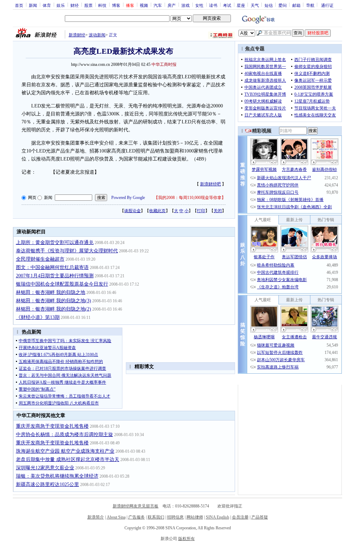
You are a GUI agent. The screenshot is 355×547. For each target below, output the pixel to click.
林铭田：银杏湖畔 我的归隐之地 (50, 292)
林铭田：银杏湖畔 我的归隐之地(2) (53, 309)
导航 (310, 5)
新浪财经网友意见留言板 (135, 506)
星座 (241, 5)
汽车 (158, 5)
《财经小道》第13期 (38, 317)
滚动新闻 (97, 35)
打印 (201, 210)
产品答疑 (259, 517)
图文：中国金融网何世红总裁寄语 (52, 267)
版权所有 (186, 538)
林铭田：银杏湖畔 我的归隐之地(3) (53, 300)
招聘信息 (175, 517)
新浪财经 (77, 35)
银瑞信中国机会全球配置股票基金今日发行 (62, 284)
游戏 (185, 5)
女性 (199, 5)
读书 (213, 5)
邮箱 (296, 5)
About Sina (116, 517)
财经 (74, 5)
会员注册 (240, 517)
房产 (171, 5)
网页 (32, 197)
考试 (227, 5)
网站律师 (195, 517)
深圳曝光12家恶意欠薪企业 (45, 467)
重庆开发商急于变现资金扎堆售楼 (52, 426)
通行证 (327, 5)
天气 (255, 5)
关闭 (218, 210)
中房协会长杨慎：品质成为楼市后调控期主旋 (64, 434)
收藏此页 (157, 210)
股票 (88, 5)
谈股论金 (132, 210)
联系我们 (156, 517)
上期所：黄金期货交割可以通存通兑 (55, 242)
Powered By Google (128, 197)
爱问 (282, 5)
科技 (102, 5)
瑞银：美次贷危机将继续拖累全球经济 (57, 476)
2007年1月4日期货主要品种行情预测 (55, 275)
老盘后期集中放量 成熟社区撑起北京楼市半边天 (67, 459)
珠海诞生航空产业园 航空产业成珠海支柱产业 (65, 451)
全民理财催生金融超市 (40, 259)
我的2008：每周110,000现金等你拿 (190, 197)
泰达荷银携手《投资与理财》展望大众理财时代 (67, 250)
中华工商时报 (163, 64)
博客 (116, 5)
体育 (47, 5)
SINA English (217, 517)
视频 (144, 5)
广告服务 (136, 517)
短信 (269, 5)
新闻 (33, 5)
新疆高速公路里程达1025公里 (47, 484)
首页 (19, 5)
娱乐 (61, 5)
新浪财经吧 (210, 184)
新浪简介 (95, 517)
